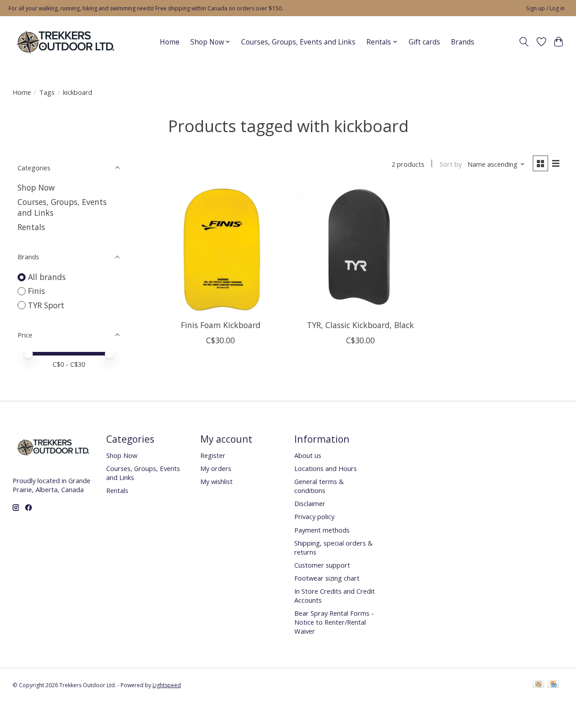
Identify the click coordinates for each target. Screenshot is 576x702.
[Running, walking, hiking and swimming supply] (66, 41)
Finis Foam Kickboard (221, 325)
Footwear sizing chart (327, 577)
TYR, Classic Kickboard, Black (360, 325)
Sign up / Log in (545, 8)
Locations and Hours (325, 468)
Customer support (322, 564)
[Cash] (538, 684)
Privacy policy (314, 516)
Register (212, 455)
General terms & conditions (319, 486)
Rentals (31, 227)
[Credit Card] (553, 684)
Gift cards (424, 42)
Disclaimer (309, 503)
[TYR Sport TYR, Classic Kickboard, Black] (360, 249)
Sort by (451, 164)
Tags (46, 92)
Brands (462, 42)
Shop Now (36, 187)
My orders (215, 468)
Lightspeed (167, 685)
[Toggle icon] (523, 42)
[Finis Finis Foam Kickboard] (220, 249)
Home (170, 42)
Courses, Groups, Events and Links (298, 42)
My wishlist (216, 481)
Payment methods (322, 529)
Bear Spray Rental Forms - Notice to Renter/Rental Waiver (334, 622)
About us (307, 455)
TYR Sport (46, 305)
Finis (36, 290)
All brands (47, 276)
